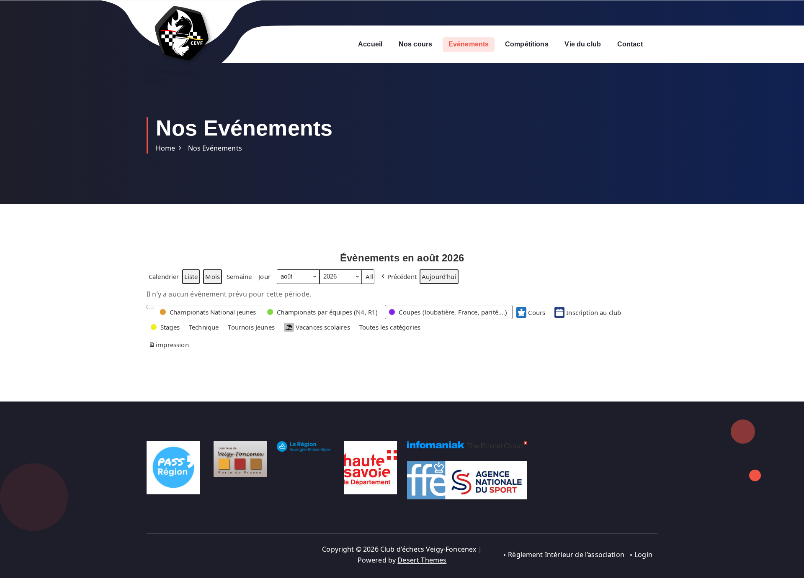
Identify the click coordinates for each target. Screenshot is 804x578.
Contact (630, 44)
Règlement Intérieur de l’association (566, 554)
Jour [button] (264, 276)
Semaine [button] (239, 276)
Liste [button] (191, 278)
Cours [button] (536, 312)
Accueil (370, 44)
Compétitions (527, 44)
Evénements (468, 44)
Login (643, 554)
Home (165, 148)
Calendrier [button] (163, 278)
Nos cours (415, 44)
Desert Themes (421, 560)
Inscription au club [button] (593, 312)
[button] (398, 276)
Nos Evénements (215, 148)
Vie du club (582, 44)
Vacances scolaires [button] (323, 327)
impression (168, 346)
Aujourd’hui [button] (439, 276)
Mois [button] (212, 276)
